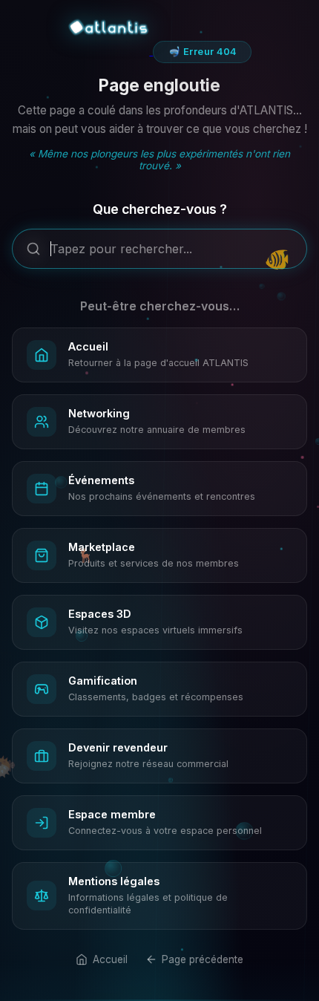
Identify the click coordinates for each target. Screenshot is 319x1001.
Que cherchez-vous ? (160, 209)
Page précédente (202, 959)
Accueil (110, 959)
